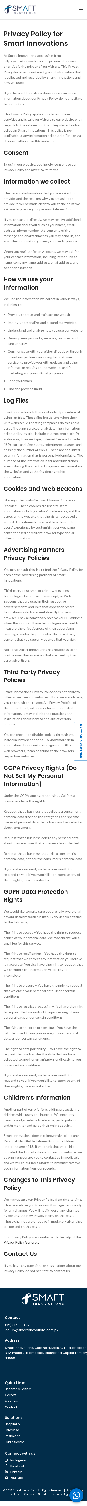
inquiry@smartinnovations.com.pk (31, 1330)
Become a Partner (81, 741)
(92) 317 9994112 (17, 1325)
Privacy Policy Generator (22, 1242)
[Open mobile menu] (81, 10)
